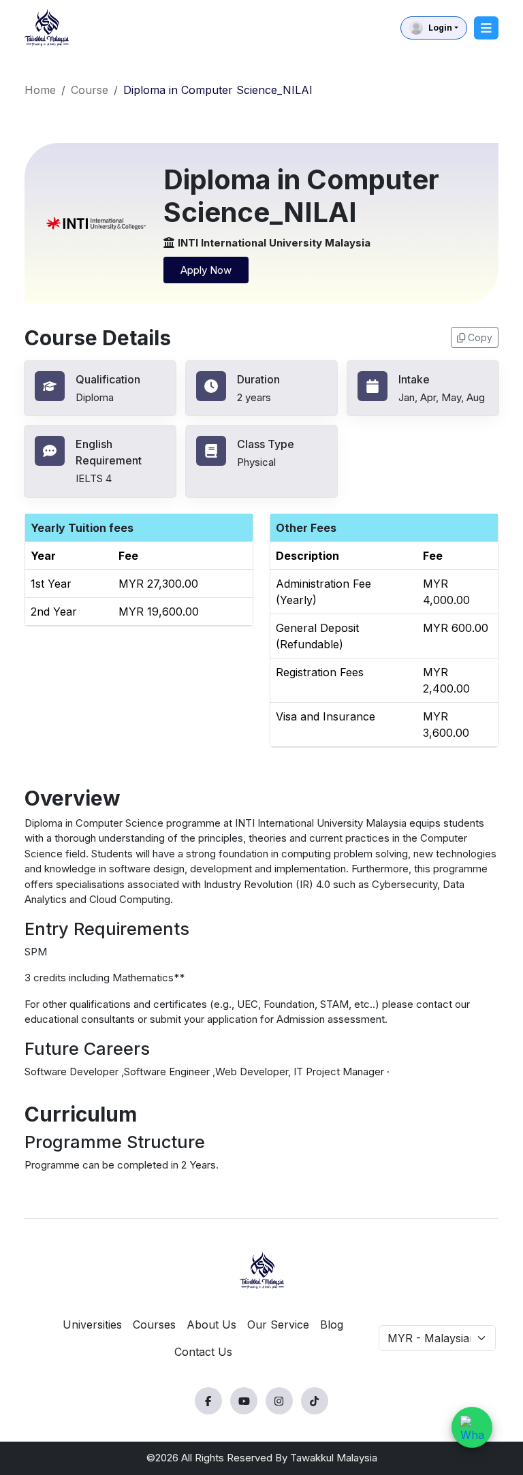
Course (89, 90)
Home (40, 90)
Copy (480, 337)
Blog (331, 1324)
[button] (433, 27)
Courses (154, 1324)
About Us (211, 1324)
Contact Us (203, 1352)
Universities (92, 1324)
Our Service (278, 1324)
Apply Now (206, 270)
